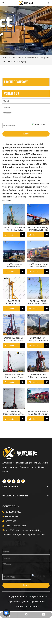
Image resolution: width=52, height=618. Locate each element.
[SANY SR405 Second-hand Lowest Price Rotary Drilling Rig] (14, 365)
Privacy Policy (32, 606)
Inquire (11, 235)
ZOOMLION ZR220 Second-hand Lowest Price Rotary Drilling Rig (38, 302)
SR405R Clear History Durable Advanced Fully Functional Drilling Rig (38, 228)
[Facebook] (4, 481)
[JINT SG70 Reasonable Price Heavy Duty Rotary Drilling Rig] (14, 217)
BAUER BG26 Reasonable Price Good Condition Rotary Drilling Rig (14, 302)
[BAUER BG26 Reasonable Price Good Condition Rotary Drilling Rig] (14, 291)
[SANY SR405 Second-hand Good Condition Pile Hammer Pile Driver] (38, 395)
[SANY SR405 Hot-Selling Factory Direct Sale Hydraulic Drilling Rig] (38, 365)
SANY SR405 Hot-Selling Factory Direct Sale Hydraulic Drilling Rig (38, 376)
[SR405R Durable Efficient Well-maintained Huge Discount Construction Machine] (14, 254)
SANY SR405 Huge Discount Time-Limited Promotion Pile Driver (14, 412)
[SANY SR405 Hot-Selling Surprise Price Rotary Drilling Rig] (38, 328)
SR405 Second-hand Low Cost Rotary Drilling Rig (38, 265)
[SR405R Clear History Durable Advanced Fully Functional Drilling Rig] (38, 217)
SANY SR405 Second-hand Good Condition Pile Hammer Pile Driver (38, 412)
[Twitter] (13, 481)
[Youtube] (18, 481)
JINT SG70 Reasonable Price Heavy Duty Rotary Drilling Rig (14, 228)
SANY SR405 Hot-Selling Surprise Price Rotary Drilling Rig (38, 339)
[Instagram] (23, 481)
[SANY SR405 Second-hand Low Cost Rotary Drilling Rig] (14, 328)
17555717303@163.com (15, 525)
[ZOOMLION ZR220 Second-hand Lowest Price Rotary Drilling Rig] (38, 291)
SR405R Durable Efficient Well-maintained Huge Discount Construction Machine (14, 265)
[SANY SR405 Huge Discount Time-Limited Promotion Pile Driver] (14, 401)
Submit (26, 133)
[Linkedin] (9, 481)
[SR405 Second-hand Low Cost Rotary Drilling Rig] (38, 251)
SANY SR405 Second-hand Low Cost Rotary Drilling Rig (14, 339)
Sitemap (20, 606)
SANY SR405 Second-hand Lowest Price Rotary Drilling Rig (14, 376)
